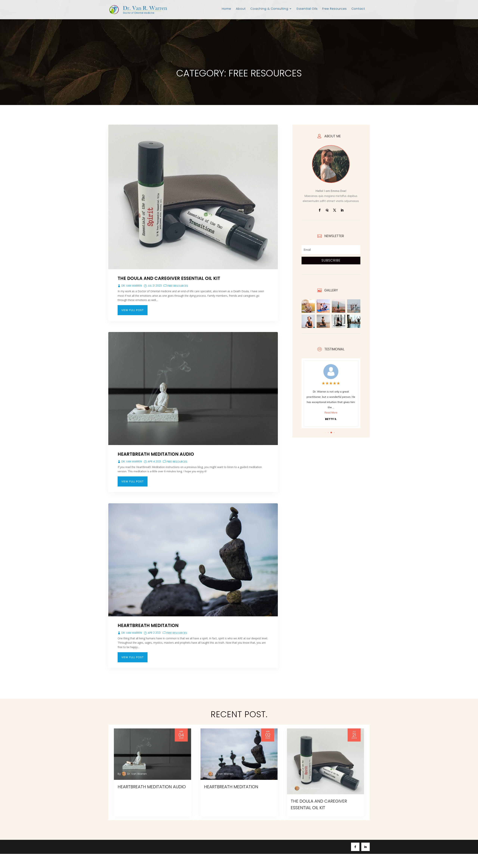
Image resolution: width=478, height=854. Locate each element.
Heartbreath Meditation (148, 625)
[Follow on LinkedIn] (342, 210)
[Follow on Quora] (327, 210)
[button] (325, 432)
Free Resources (177, 286)
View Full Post (132, 310)
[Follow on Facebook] (320, 210)
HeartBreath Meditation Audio (156, 454)
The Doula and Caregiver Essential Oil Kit (169, 278)
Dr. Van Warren (131, 286)
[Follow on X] (335, 210)
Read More (331, 407)
